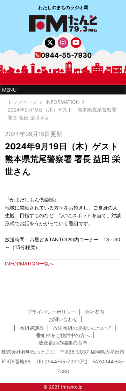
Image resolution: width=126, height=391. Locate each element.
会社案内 (94, 312)
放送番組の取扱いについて (82, 328)
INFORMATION (63, 102)
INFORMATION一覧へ (29, 263)
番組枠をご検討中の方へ (63, 335)
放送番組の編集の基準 (63, 343)
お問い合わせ (63, 319)
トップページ (22, 102)
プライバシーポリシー (51, 312)
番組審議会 (32, 328)
